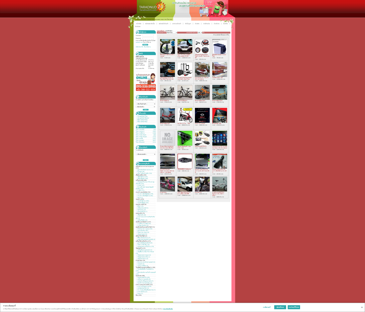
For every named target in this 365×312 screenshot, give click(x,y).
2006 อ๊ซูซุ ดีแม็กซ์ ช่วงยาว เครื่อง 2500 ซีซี (184, 193)
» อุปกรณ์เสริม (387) (142, 230)
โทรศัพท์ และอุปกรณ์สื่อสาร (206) (145, 267)
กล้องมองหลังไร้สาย (200, 146)
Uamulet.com (150, 19)
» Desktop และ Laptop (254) (144, 229)
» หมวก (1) (139, 197)
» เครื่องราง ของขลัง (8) (143, 279)
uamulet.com (139, 42)
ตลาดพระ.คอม (159, 19)
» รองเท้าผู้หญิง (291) (142, 202)
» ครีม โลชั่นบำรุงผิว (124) (144, 173)
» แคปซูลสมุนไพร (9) (142, 288)
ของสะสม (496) (140, 275)
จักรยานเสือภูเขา (182, 100)
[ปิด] (362, 307)
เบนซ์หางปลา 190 (217, 77)
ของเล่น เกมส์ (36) (141, 204)
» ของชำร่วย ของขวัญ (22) (144, 283)
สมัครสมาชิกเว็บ (151, 24)
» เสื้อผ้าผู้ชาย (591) (142, 176)
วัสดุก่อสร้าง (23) (140, 248)
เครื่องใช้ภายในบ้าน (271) (143, 241)
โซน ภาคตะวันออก (141, 136)
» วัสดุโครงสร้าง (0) (142, 258)
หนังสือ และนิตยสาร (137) (143, 222)
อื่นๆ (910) (139, 295)
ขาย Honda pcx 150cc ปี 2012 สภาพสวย (201, 78)
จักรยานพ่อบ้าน (164, 100)
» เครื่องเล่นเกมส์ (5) (142, 208)
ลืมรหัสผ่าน (147, 47)
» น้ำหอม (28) (140, 171)
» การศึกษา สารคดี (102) (143, 223)
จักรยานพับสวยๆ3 (200, 100)
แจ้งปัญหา (189, 24)
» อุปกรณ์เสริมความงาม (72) (144, 169)
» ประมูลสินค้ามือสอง (142, 118)
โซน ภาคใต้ (139, 138)
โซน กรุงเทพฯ (140, 140)
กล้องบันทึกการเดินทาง (184, 169)
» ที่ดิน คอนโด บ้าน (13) (143, 237)
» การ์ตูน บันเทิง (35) (142, 225)
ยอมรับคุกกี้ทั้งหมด (294, 307)
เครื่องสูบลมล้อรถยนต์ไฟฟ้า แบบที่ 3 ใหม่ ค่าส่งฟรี (202, 56)
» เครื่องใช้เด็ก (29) (141, 220)
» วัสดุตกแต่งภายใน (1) (143, 257)
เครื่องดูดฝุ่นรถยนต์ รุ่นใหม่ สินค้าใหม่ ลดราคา (167, 78)
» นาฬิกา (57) (140, 190)
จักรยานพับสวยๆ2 (217, 100)
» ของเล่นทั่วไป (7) (141, 211)
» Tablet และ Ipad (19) (142, 232)
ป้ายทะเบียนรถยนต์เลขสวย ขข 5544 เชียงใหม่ (166, 147)
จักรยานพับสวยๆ (165, 123)
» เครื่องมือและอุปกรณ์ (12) (144, 250)
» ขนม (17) (139, 293)
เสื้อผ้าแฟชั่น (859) (141, 175)
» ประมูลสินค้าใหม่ (141, 116)
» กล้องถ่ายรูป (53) (141, 234)
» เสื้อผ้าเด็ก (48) (141, 215)
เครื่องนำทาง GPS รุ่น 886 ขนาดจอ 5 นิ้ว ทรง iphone (219, 147)
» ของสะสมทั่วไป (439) (143, 277)
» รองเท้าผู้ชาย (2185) (142, 201)
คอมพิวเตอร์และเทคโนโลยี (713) (145, 227)
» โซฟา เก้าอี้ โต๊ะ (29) (143, 244)
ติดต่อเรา (137, 26)
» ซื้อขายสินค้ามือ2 (141, 121)
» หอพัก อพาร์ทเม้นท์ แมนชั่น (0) (145, 239)
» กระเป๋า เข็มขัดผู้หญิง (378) (144, 194)
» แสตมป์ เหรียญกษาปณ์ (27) (144, 281)
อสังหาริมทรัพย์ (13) (141, 236)
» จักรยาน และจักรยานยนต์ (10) (145, 262)
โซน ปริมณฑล (140, 142)
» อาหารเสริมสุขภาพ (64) (143, 286)
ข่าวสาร (198, 24)
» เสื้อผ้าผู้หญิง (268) (142, 178)
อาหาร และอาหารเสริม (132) (144, 284)
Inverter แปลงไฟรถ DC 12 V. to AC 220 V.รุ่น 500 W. (202, 171)
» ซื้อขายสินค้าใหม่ (142, 120)
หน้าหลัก (139, 24)
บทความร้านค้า (177, 24)
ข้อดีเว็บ (226, 24)
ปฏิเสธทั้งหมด (280, 307)
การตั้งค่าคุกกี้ (266, 307)
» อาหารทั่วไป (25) (141, 291)
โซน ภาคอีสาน (140, 133)
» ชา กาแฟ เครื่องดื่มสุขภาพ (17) (146, 290)
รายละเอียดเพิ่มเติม (168, 309)
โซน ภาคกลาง (140, 131)
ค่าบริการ (217, 24)
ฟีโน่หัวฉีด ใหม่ (216, 123)
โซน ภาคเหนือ (140, 129)
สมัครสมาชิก (139, 47)
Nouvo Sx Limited (200, 123)
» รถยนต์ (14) (140, 264)
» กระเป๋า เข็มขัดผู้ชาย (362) (144, 195)
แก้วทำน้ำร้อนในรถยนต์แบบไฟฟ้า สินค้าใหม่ (184, 78)
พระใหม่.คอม (168, 19)
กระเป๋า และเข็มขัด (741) (143, 192)
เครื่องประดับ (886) (141, 180)
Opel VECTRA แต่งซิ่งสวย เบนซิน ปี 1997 (183, 55)
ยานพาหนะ (163, 192)
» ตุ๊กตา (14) (139, 206)
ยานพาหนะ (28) (140, 260)
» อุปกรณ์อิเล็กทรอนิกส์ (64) (144, 243)
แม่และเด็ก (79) (140, 213)
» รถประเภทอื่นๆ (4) (142, 265)
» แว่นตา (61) (140, 185)
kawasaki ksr (198, 192)
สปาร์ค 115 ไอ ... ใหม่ (183, 123)
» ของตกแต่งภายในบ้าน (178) (145, 246)
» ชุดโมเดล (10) (141, 209)
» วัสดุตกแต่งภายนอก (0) (143, 255)
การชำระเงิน (207, 24)
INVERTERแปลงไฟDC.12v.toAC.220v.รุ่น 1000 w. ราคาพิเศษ (167, 171)
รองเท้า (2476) (140, 199)
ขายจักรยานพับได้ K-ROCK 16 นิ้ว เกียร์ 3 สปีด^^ (218, 194)
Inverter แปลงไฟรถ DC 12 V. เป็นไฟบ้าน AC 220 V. (219, 171)
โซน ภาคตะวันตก (141, 135)
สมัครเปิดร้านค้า (164, 24)
